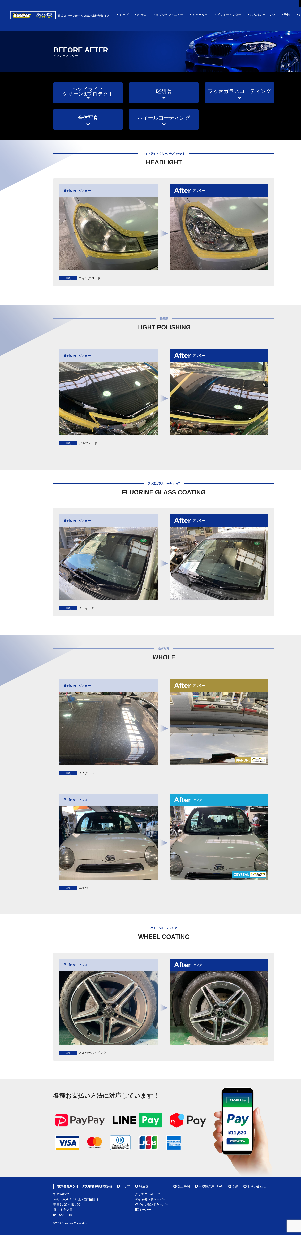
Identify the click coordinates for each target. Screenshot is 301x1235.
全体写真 (88, 118)
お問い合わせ (257, 1186)
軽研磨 (164, 91)
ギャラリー (200, 14)
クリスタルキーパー (149, 1194)
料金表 (142, 14)
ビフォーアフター (229, 14)
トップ (123, 14)
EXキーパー (143, 1209)
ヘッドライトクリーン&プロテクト (88, 91)
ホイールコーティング (163, 118)
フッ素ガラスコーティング (239, 91)
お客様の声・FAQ (262, 14)
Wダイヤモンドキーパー (152, 1204)
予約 (287, 14)
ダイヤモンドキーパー (150, 1199)
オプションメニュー (169, 14)
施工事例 (184, 1186)
